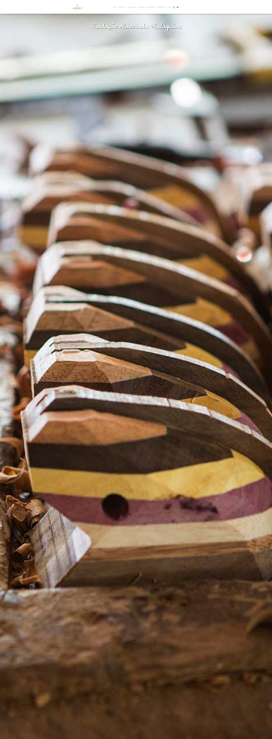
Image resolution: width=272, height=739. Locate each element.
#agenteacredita (150, 7)
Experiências (121, 7)
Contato (169, 7)
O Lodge (115, 7)
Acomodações (131, 7)
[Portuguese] (178, 7)
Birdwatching (162, 7)
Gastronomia (141, 7)
